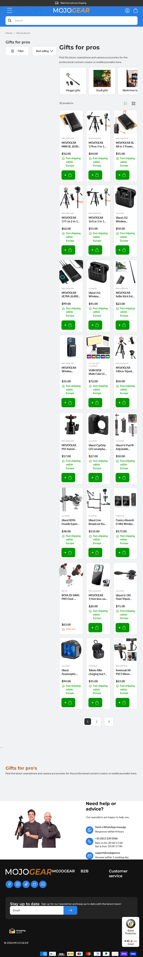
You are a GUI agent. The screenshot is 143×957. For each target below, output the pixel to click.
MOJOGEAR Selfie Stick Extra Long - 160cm (125, 294)
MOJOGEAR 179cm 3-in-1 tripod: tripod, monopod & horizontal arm (97, 144)
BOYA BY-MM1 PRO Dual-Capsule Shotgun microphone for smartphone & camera (71, 597)
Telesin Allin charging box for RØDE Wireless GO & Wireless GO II (98, 672)
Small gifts (102, 90)
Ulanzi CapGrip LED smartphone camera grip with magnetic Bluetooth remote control (98, 447)
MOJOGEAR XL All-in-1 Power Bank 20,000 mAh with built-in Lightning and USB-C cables (125, 144)
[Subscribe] (70, 910)
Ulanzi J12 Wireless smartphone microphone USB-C (123, 219)
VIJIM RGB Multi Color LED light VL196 (98, 372)
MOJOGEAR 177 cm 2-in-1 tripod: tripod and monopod (70, 219)
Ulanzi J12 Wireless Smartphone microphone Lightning (96, 294)
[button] (10, 10)
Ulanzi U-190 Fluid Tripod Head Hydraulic (125, 597)
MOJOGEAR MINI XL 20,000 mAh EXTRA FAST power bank (71, 144)
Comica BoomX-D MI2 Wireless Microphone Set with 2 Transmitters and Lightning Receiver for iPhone (125, 522)
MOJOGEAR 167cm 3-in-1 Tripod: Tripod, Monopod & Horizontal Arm (97, 219)
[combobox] (71, 20)
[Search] (10, 20)
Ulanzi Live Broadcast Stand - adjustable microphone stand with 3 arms (98, 522)
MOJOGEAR (20, 942)
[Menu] (137, 919)
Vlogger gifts (73, 90)
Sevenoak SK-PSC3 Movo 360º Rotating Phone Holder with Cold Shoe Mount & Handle (125, 672)
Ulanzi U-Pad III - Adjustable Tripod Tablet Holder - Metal (125, 447)
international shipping (73, 2)
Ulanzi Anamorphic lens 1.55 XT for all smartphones (71, 672)
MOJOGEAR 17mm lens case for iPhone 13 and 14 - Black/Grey (98, 597)
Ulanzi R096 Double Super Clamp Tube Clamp (69, 522)
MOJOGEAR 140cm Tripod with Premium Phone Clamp (124, 369)
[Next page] (109, 721)
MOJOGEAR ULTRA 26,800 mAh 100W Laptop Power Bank (70, 294)
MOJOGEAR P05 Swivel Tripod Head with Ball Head (70, 447)
